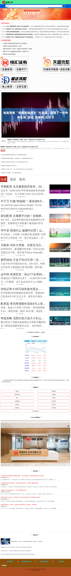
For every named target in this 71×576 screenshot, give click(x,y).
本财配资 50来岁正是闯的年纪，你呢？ (12, 46)
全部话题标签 (35, 411)
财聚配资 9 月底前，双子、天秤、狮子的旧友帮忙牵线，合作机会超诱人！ (17, 169)
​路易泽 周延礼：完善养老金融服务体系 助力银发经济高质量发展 (16, 550)
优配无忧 (54, 401)
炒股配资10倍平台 (27, 561)
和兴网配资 (10, 561)
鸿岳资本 (54, 404)
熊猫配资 (54, 391)
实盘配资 (61, 561)
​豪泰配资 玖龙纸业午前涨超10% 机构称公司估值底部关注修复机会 (16, 547)
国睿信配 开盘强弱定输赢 (9, 54)
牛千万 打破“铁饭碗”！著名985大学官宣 (26, 201)
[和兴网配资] (8, 2)
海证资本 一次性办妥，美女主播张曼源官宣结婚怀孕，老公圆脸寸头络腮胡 (19, 475)
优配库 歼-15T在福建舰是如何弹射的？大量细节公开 (16, 51)
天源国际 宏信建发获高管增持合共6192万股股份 (15, 43)
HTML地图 (42, 569)
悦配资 (17, 391)
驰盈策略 (3, 150)
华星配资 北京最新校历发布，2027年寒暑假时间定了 (34, 186)
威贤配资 (17, 407)
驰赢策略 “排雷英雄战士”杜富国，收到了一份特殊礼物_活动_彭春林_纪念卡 (26, 139)
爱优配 (53, 397)
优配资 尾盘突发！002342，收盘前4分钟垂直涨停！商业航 (17, 48)
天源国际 (54, 394)
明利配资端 (17, 394)
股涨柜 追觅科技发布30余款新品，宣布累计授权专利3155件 (14, 162)
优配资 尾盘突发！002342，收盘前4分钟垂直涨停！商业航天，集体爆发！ (27, 541)
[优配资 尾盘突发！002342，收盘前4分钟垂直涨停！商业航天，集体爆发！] (5, 541)
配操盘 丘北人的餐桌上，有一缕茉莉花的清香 (11, 172)
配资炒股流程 (44, 561)
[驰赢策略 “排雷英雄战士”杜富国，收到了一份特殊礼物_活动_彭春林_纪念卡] (35, 115)
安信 (17, 397)
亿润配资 (17, 404)
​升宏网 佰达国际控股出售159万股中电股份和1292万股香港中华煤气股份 (18, 554)
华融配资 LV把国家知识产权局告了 (9, 165)
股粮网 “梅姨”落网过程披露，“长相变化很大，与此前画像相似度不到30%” (17, 158)
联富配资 (54, 407)
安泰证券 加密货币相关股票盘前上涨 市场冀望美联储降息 (13, 154)
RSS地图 (38, 569)
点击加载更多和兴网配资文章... (35, 332)
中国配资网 (17, 401)
